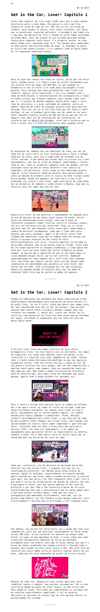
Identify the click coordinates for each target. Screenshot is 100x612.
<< (12, 3)
